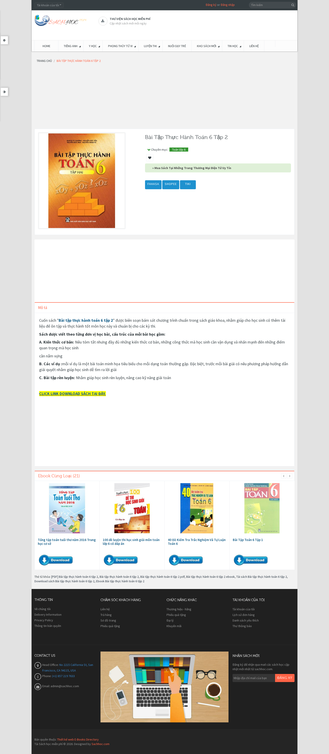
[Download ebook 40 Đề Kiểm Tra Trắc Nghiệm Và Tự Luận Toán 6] (197, 508)
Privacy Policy (43, 620)
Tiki (187, 184)
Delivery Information (48, 615)
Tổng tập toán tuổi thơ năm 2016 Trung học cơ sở (67, 541)
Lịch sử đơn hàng (244, 615)
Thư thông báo (242, 626)
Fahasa (153, 184)
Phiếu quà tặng (110, 626)
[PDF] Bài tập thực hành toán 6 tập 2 (74, 577)
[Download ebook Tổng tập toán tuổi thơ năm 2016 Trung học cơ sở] (67, 508)
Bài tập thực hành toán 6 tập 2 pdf (162, 577)
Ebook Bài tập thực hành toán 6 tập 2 (120, 581)
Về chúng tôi (42, 609)
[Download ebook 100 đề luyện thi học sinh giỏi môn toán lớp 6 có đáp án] (132, 508)
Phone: (47, 676)
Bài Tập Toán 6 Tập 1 (248, 540)
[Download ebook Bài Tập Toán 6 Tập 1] (262, 508)
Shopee (171, 184)
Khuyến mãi (174, 626)
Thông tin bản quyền (47, 626)
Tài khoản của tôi (244, 609)
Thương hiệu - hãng (179, 609)
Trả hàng (106, 615)
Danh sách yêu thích (246, 620)
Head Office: (50, 665)
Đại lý (170, 620)
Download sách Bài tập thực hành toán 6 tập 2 (64, 581)
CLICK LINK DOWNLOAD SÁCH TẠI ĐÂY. (72, 393)
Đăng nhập (228, 5)
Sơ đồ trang (108, 620)
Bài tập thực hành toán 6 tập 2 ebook (210, 577)
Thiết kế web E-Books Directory (78, 739)
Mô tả (42, 307)
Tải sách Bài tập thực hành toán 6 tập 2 (261, 577)
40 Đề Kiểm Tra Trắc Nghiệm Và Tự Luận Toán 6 (197, 541)
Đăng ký (211, 5)
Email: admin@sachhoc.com (60, 686)
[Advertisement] (164, 97)
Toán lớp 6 (178, 150)
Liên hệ (105, 609)
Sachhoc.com (100, 744)
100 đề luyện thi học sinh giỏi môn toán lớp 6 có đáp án (131, 541)
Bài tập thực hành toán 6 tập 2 (86, 320)
